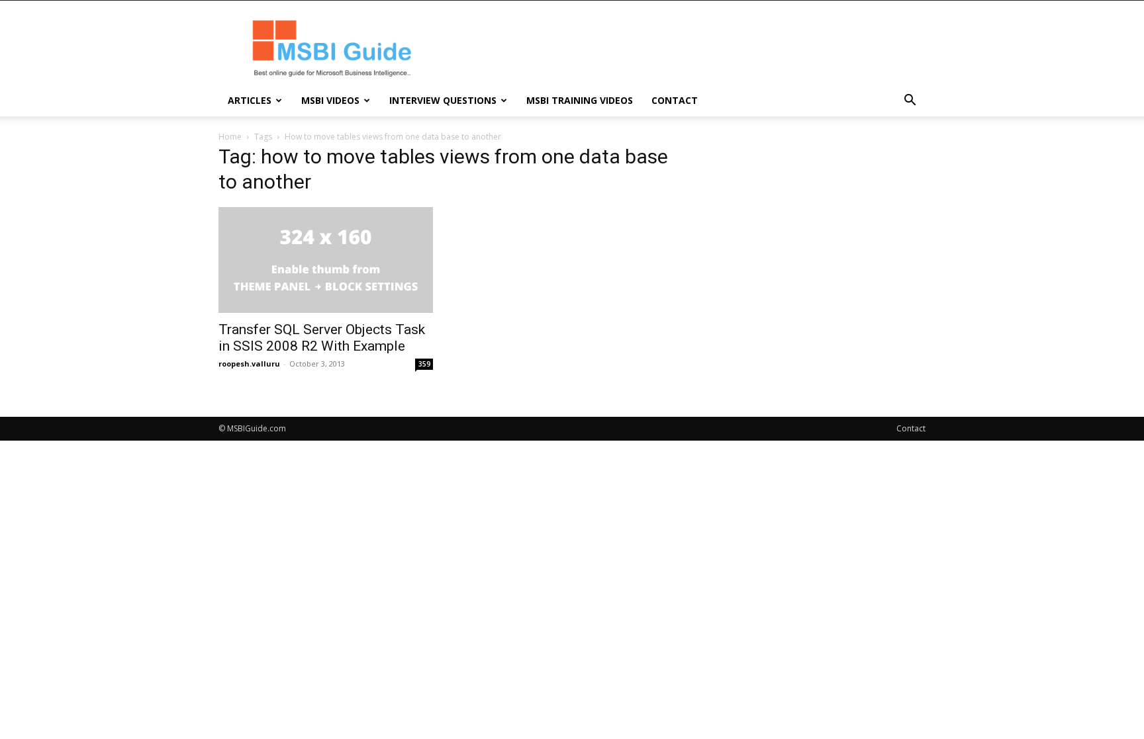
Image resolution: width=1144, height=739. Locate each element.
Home (230, 136)
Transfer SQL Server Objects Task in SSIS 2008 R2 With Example (321, 338)
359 (424, 364)
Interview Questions (443, 100)
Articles (249, 100)
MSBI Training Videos (579, 100)
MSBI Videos (330, 100)
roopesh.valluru (249, 364)
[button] (910, 101)
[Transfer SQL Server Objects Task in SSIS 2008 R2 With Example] (325, 260)
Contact (674, 100)
